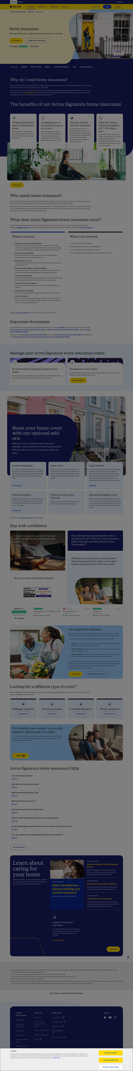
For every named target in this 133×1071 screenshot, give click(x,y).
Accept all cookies (111, 1053)
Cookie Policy (56, 1058)
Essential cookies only (110, 1060)
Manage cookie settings (111, 1067)
